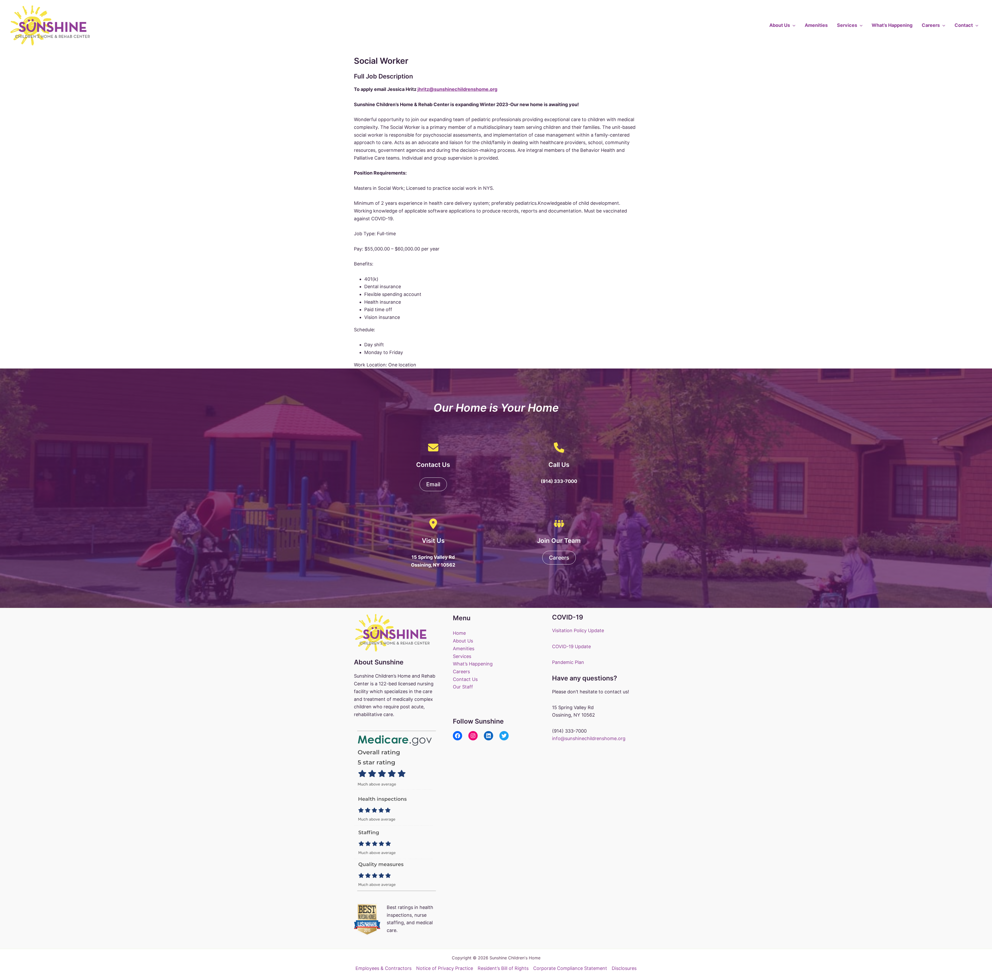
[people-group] (559, 523)
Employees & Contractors (383, 968)
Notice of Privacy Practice (444, 968)
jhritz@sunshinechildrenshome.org (457, 89)
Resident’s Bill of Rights (503, 968)
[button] (792, 25)
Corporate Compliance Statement (570, 968)
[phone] (559, 447)
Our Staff (463, 686)
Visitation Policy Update (578, 630)
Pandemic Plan (568, 662)
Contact (964, 25)
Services (847, 25)
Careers (931, 25)
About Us (779, 25)
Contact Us (465, 679)
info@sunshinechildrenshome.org (588, 738)
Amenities (816, 25)
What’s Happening (892, 25)
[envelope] (433, 447)
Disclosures (624, 968)
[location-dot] (433, 523)
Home (459, 633)
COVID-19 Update (571, 646)
